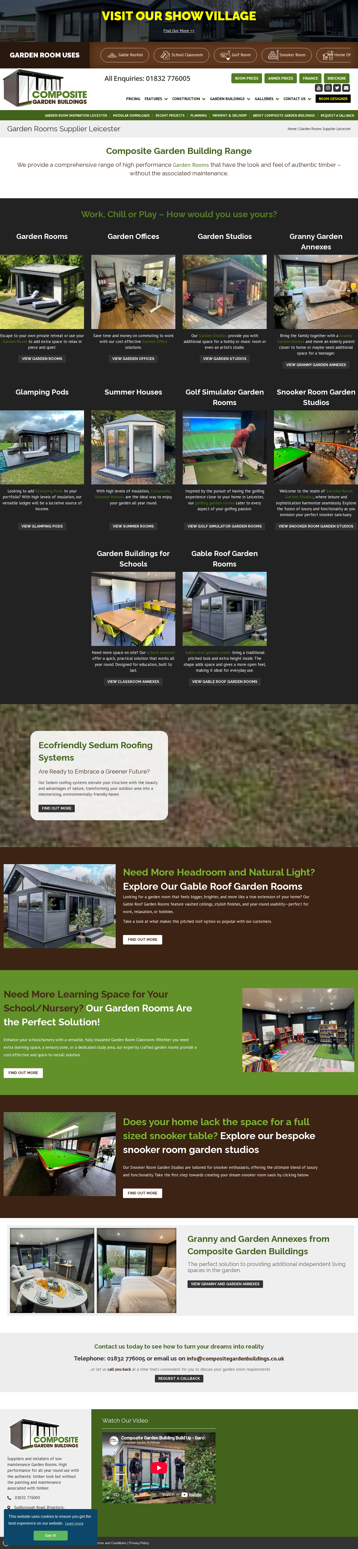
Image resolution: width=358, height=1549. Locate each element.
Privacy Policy (139, 1543)
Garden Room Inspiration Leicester (76, 115)
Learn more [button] (74, 1523)
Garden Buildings (227, 98)
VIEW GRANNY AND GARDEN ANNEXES (225, 1284)
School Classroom (186, 54)
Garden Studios (213, 335)
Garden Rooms (191, 165)
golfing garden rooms (215, 503)
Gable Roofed (130, 54)
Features (153, 98)
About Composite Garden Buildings (284, 115)
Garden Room (15, 341)
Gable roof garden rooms (208, 652)
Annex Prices (280, 78)
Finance (310, 78)
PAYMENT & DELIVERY (230, 115)
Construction (186, 98)
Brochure (337, 78)
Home (292, 128)
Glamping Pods (49, 491)
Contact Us (294, 98)
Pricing (133, 98)
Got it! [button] (50, 1535)
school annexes (161, 652)
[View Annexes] (93, 1270)
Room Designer (333, 98)
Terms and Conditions (110, 1543)
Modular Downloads (131, 115)
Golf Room (241, 54)
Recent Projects (170, 115)
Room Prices (246, 78)
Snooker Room (291, 54)
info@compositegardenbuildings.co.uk (235, 1358)
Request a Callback (337, 115)
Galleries (264, 98)
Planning (198, 115)
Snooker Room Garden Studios (157, 1167)
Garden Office (154, 341)
